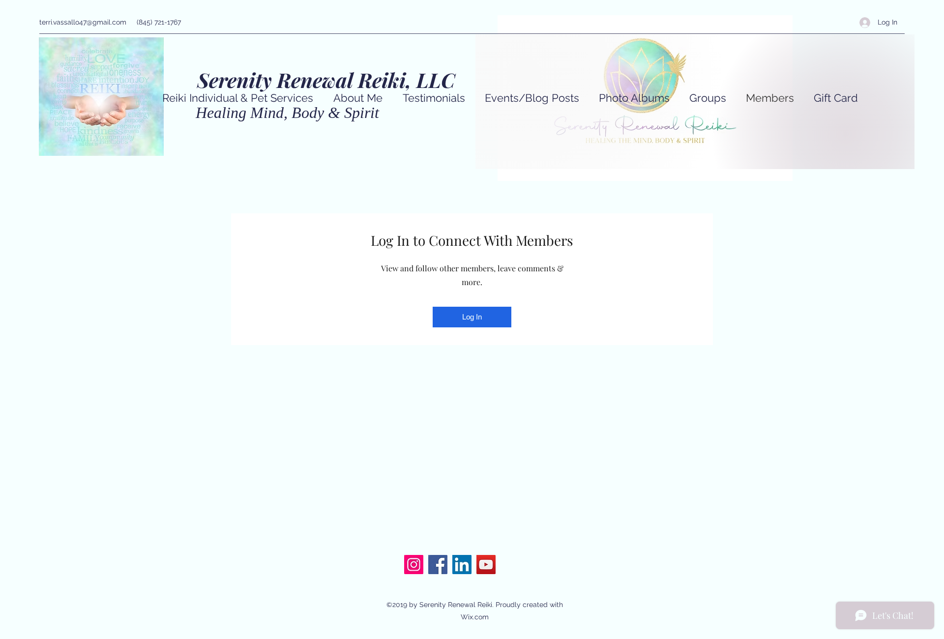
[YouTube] (486, 564)
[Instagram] (413, 564)
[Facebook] (437, 564)
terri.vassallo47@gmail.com (82, 22)
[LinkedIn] (462, 564)
